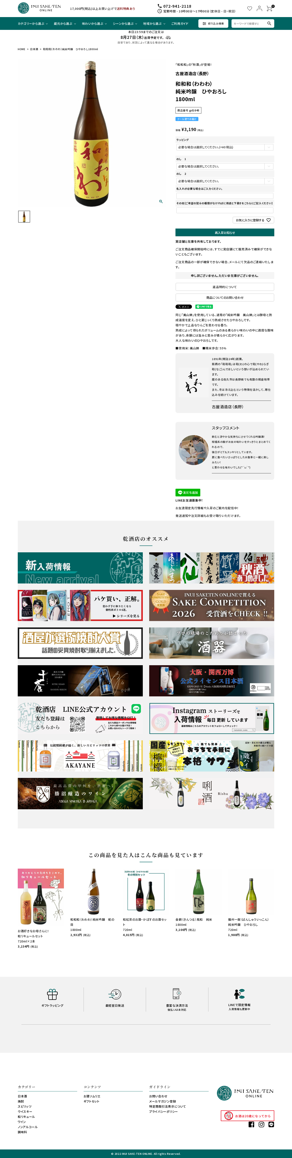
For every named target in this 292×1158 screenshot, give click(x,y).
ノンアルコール (28, 1127)
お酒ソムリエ (92, 1096)
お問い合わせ (158, 1096)
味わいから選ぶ (92, 23)
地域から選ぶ (152, 23)
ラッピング (182, 139)
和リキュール (26, 1116)
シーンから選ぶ (123, 23)
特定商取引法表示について (167, 1106)
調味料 (22, 1132)
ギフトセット (92, 1101)
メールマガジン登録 (162, 1101)
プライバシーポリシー (163, 1111)
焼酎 (21, 1101)
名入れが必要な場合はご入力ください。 (199, 188)
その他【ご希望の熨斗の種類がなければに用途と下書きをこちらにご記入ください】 (224, 203)
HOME (21, 49)
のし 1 (181, 159)
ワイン (22, 1122)
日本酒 (34, 49)
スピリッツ (25, 1106)
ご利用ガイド (180, 23)
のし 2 (181, 173)
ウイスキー (25, 1111)
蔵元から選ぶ (63, 23)
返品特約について (225, 287)
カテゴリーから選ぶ (31, 23)
